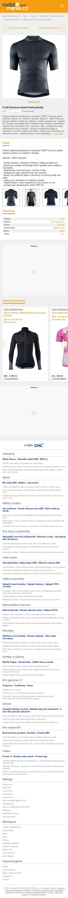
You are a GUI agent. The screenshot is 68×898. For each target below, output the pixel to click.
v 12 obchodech (11, 378)
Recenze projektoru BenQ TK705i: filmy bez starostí (23, 596)
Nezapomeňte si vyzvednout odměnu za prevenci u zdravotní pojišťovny (30, 722)
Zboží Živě (7, 788)
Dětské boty (7, 850)
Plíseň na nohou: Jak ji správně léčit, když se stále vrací (24, 719)
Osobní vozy (7, 791)
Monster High (8, 830)
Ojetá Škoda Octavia (11, 813)
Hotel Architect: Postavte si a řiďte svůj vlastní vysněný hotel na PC (28, 740)
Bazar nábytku (8, 856)
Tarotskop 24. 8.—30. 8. (12, 690)
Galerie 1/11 (34, 102)
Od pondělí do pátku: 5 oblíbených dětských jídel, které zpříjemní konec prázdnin (34, 552)
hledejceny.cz (8, 784)
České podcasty (9, 870)
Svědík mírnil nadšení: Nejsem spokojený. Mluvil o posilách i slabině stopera (32, 487)
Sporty (33, 16)
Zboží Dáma (7, 794)
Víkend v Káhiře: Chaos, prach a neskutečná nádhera (23, 675)
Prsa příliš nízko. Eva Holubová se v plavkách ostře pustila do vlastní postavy (32, 526)
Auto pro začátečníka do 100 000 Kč (17, 807)
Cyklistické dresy (11, 20)
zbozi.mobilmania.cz (11, 16)
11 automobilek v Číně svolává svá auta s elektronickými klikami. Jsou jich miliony (34, 567)
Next (64, 344)
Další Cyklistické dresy (13, 309)
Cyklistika (43, 16)
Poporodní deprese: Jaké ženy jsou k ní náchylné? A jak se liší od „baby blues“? (33, 716)
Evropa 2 (6, 879)
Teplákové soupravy (10, 846)
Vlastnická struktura (38, 894)
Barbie (5, 834)
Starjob (5, 866)
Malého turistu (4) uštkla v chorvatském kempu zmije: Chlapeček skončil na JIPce (34, 467)
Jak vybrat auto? (9, 817)
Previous (3, 344)
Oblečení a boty (57, 16)
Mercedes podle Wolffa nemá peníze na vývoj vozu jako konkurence (29, 570)
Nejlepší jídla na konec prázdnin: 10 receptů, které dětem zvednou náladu (31, 646)
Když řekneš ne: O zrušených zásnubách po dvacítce (23, 693)
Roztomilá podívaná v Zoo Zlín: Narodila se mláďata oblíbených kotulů (29, 737)
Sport (25, 16)
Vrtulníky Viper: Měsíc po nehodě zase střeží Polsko (23, 463)
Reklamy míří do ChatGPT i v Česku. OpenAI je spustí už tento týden (29, 614)
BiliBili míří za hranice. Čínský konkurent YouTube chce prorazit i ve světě (31, 600)
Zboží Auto (7, 810)
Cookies (50, 892)
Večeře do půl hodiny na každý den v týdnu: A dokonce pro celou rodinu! (30, 643)
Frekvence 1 (7, 876)
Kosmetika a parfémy (11, 843)
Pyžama (6, 840)
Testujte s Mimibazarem (12, 827)
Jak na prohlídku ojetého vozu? (15, 800)
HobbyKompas (8, 804)
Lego (4, 837)
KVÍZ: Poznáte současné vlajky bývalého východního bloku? (26, 666)
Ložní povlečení (9, 853)
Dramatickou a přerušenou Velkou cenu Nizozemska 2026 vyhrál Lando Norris (33, 573)
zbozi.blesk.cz (8, 797)
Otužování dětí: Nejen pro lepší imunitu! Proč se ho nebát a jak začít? (29, 544)
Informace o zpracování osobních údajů (30, 892)
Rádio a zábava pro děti (12, 873)
